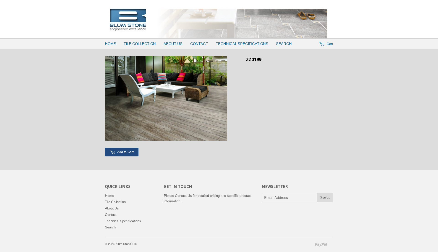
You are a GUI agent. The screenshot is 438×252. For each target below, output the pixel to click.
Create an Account (252, 3)
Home (110, 44)
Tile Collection (140, 44)
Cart (329, 43)
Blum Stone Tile (126, 243)
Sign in (227, 3)
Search (284, 44)
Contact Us (183, 195)
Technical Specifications (242, 44)
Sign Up (325, 197)
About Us (173, 44)
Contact (199, 44)
